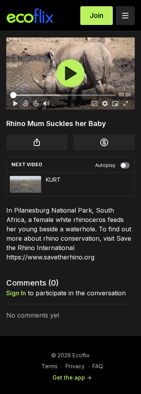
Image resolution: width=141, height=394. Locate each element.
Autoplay (105, 165)
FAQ (97, 366)
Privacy (75, 366)
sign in (16, 293)
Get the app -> (72, 377)
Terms (50, 366)
